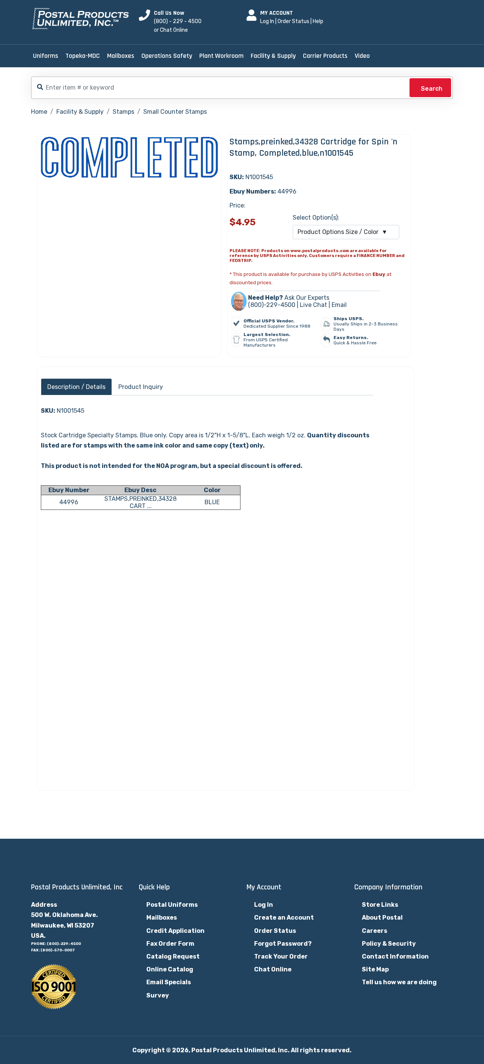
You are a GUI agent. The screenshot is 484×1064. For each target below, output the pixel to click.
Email (339, 304)
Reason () (94, 664)
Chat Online (273, 969)
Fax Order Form (170, 943)
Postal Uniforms (172, 904)
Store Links (380, 904)
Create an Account (284, 917)
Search (431, 88)
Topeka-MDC (82, 55)
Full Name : (59, 595)
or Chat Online (171, 30)
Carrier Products (325, 55)
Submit (61, 764)
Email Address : (66, 619)
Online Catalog (169, 969)
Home (39, 111)
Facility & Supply (273, 55)
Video (362, 55)
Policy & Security (389, 943)
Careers (374, 930)
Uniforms (45, 55)
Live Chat (313, 304)
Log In (267, 21)
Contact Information (395, 956)
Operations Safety (166, 55)
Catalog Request (173, 956)
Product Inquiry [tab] (140, 386)
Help (318, 21)
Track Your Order (281, 956)
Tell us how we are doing (399, 982)
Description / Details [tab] (76, 386)
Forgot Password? (283, 943)
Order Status (293, 21)
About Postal (382, 917)
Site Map (375, 969)
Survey (157, 995)
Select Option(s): (316, 217)
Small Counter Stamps (175, 111)
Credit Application (175, 930)
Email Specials (168, 982)
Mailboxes (120, 55)
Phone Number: (64, 642)
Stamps (123, 111)
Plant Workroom (221, 55)
